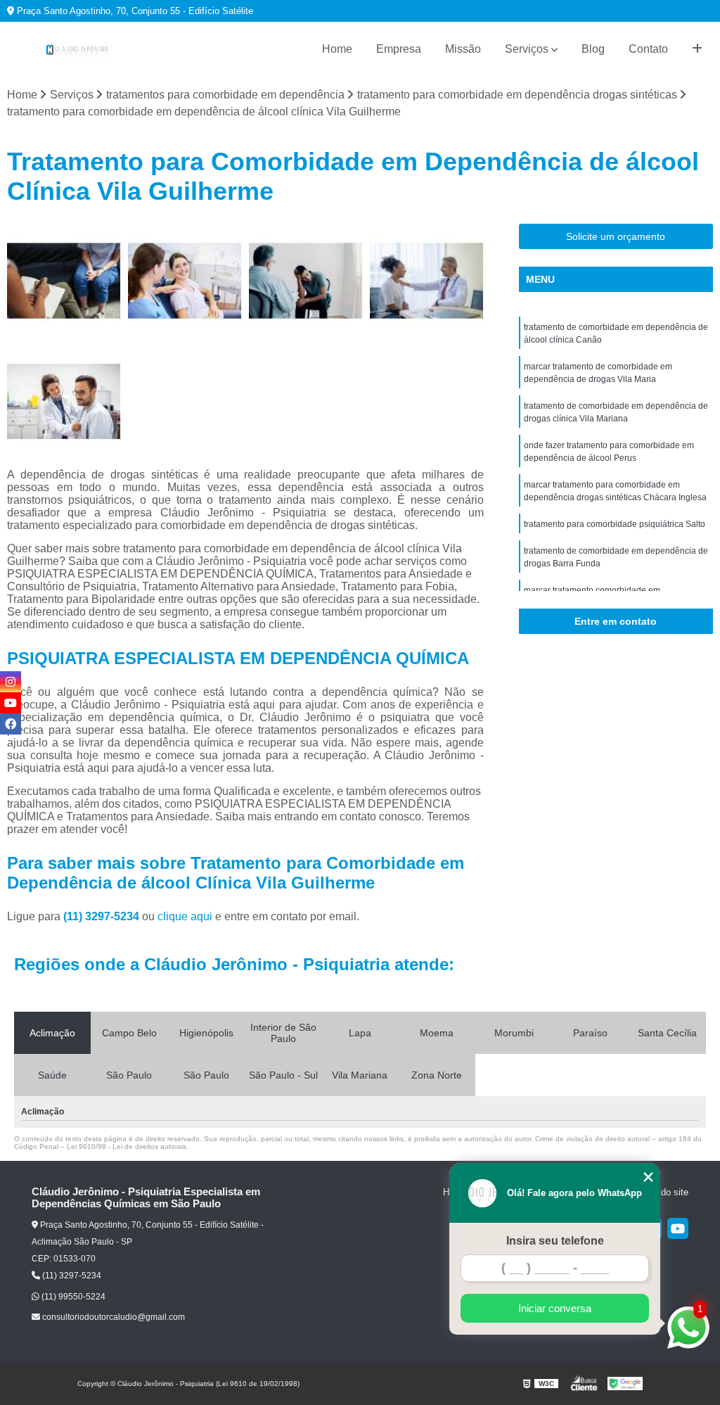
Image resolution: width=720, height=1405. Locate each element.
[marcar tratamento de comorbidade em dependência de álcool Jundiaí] (427, 281)
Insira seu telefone (555, 1241)
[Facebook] (10, 724)
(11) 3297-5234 (102, 916)
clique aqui (185, 916)
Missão (463, 49)
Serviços (526, 49)
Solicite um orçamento (615, 236)
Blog (593, 49)
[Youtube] (677, 1228)
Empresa (398, 49)
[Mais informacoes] (697, 49)
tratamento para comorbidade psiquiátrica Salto (614, 524)
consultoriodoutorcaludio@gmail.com (112, 1317)
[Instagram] (10, 681)
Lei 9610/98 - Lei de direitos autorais (126, 1146)
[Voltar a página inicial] (77, 50)
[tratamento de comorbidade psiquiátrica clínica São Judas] (64, 281)
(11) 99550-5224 (72, 1297)
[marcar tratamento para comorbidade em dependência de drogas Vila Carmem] (306, 281)
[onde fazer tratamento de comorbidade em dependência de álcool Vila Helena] (64, 402)
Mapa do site (662, 1192)
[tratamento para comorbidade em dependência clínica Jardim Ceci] (185, 281)
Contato (648, 49)
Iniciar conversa (554, 1308)
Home (337, 49)
